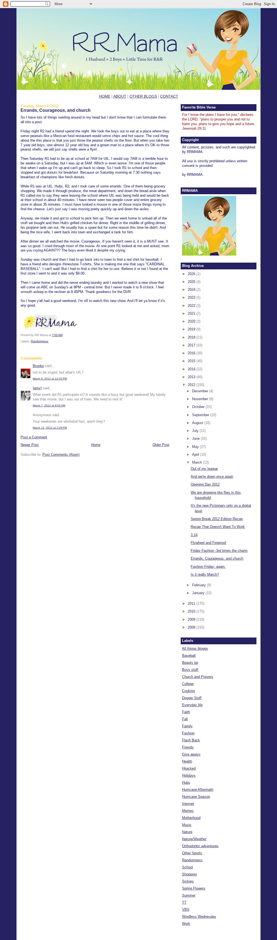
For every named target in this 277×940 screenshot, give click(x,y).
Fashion (188, 733)
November (200, 399)
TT (184, 902)
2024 (192, 290)
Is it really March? (205, 574)
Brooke (38, 366)
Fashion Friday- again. (208, 567)
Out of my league (204, 469)
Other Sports (192, 853)
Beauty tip (190, 663)
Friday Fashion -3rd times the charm (219, 551)
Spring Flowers (193, 888)
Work (186, 924)
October (199, 407)
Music (187, 825)
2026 (192, 274)
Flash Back (191, 740)
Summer (188, 895)
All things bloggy (195, 648)
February (199, 585)
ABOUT (119, 96)
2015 (192, 361)
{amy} (37, 388)
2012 (192, 385)
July (196, 431)
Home (95, 445)
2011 (192, 603)
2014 (192, 369)
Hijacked (189, 768)
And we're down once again (212, 476)
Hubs (186, 782)
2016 (192, 353)
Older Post (161, 445)
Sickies (188, 881)
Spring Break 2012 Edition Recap (217, 519)
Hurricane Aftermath (197, 790)
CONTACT (169, 96)
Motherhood (191, 818)
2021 (192, 313)
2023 (192, 297)
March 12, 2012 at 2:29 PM (50, 427)
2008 (192, 627)
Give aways (191, 754)
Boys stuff (190, 670)
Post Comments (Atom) (61, 455)
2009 (192, 619)
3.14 (194, 535)
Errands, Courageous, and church (56, 110)
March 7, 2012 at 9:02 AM (49, 405)
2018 (192, 337)
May (196, 447)
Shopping (189, 874)
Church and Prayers (197, 677)
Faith (186, 712)
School (187, 867)
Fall (185, 719)
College (188, 684)
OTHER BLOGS (143, 96)
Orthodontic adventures (200, 846)
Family (187, 726)
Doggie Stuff (192, 698)
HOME (104, 96)
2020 (192, 321)
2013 (192, 377)
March (197, 462)
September (201, 415)
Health (187, 761)
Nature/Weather (194, 839)
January (199, 593)
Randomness (39, 341)
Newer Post (30, 445)
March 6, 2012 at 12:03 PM (50, 378)
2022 (192, 306)
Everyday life (192, 705)
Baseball (189, 656)
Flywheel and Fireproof (208, 543)
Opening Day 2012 (205, 484)
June (196, 438)
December (200, 391)
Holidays (189, 775)
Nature (187, 832)
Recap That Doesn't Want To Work (218, 527)
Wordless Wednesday (199, 916)
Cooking (188, 691)
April (196, 455)
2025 (192, 282)
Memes (188, 811)
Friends (188, 747)
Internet (188, 804)
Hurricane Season (196, 797)
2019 (192, 329)
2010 (192, 611)
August (198, 423)
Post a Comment (34, 437)
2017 (192, 345)
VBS (185, 909)
